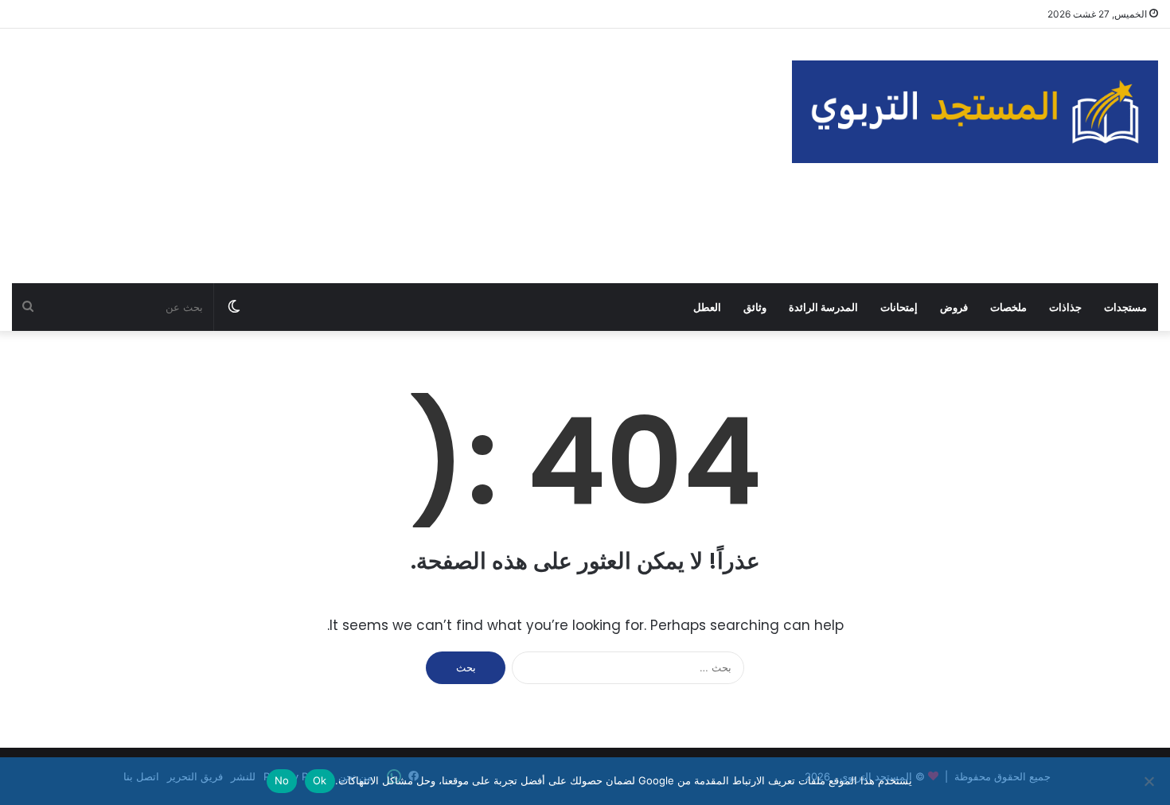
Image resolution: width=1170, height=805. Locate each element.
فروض (954, 307)
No (282, 780)
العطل (707, 307)
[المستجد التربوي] (975, 111)
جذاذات (1065, 307)
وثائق (754, 307)
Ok (320, 780)
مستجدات (1125, 307)
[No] (1150, 781)
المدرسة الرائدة (823, 307)
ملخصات (1008, 307)
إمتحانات (899, 307)
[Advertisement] (390, 156)
